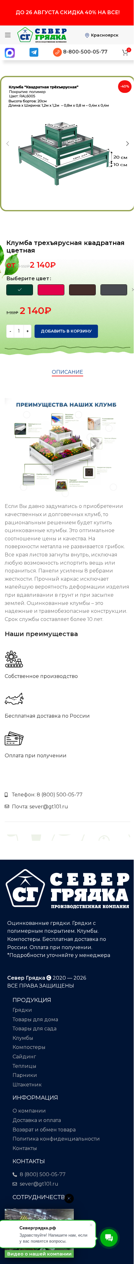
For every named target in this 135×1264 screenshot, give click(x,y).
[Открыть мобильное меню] (8, 35)
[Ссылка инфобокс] (67, 665)
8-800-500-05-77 (84, 52)
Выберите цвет (27, 279)
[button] (7, 143)
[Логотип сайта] (42, 34)
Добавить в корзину (66, 330)
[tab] (67, 372)
